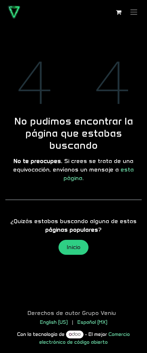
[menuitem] (54, 322)
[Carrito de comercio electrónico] (118, 12)
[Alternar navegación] (134, 12)
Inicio (74, 247)
